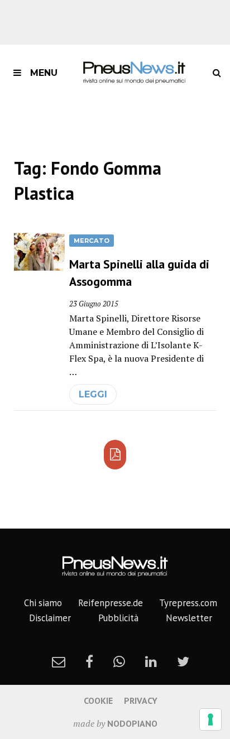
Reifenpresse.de (110, 603)
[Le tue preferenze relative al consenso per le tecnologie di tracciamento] (210, 719)
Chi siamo (43, 603)
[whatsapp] (119, 661)
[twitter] (183, 661)
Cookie (98, 700)
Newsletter (189, 618)
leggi (93, 394)
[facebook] (89, 661)
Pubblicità (118, 618)
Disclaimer (50, 618)
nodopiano (132, 723)
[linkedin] (151, 661)
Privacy (140, 700)
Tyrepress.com (188, 603)
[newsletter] (58, 661)
